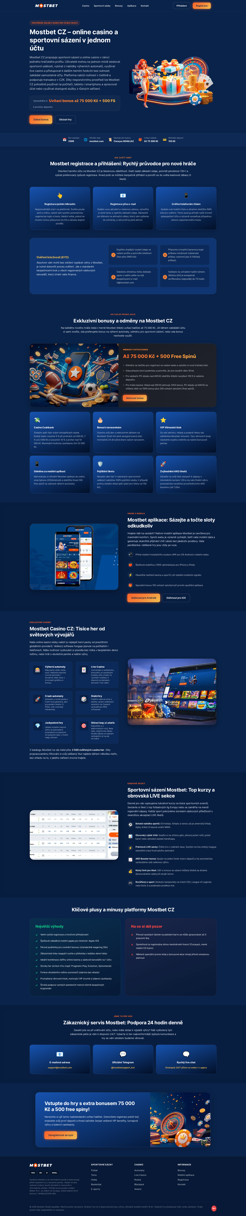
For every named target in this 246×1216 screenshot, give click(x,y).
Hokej (94, 1179)
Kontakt (182, 1184)
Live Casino (140, 1175)
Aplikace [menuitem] (131, 5)
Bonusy (181, 1170)
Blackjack (139, 1184)
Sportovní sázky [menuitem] (102, 5)
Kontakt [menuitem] (145, 5)
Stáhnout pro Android (143, 597)
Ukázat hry (65, 119)
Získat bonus (40, 119)
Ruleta (137, 1179)
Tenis (94, 1175)
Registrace (201, 5)
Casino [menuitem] (85, 5)
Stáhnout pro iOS (176, 597)
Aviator (138, 1189)
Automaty (139, 1170)
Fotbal (94, 1170)
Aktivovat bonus (134, 398)
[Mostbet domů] (46, 6)
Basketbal (96, 1184)
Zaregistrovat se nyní (60, 1135)
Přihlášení (182, 5)
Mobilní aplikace (186, 1175)
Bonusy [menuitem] (119, 5)
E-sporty (95, 1189)
